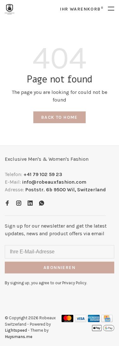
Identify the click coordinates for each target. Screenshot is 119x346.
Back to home (59, 117)
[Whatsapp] (41, 204)
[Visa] (81, 320)
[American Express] (94, 320)
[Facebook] (7, 204)
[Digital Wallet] (103, 330)
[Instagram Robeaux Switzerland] (18, 204)
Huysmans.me (18, 336)
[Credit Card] (107, 320)
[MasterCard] (67, 320)
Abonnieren (59, 267)
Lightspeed (16, 330)
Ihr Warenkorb (81, 9)
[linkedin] (30, 204)
